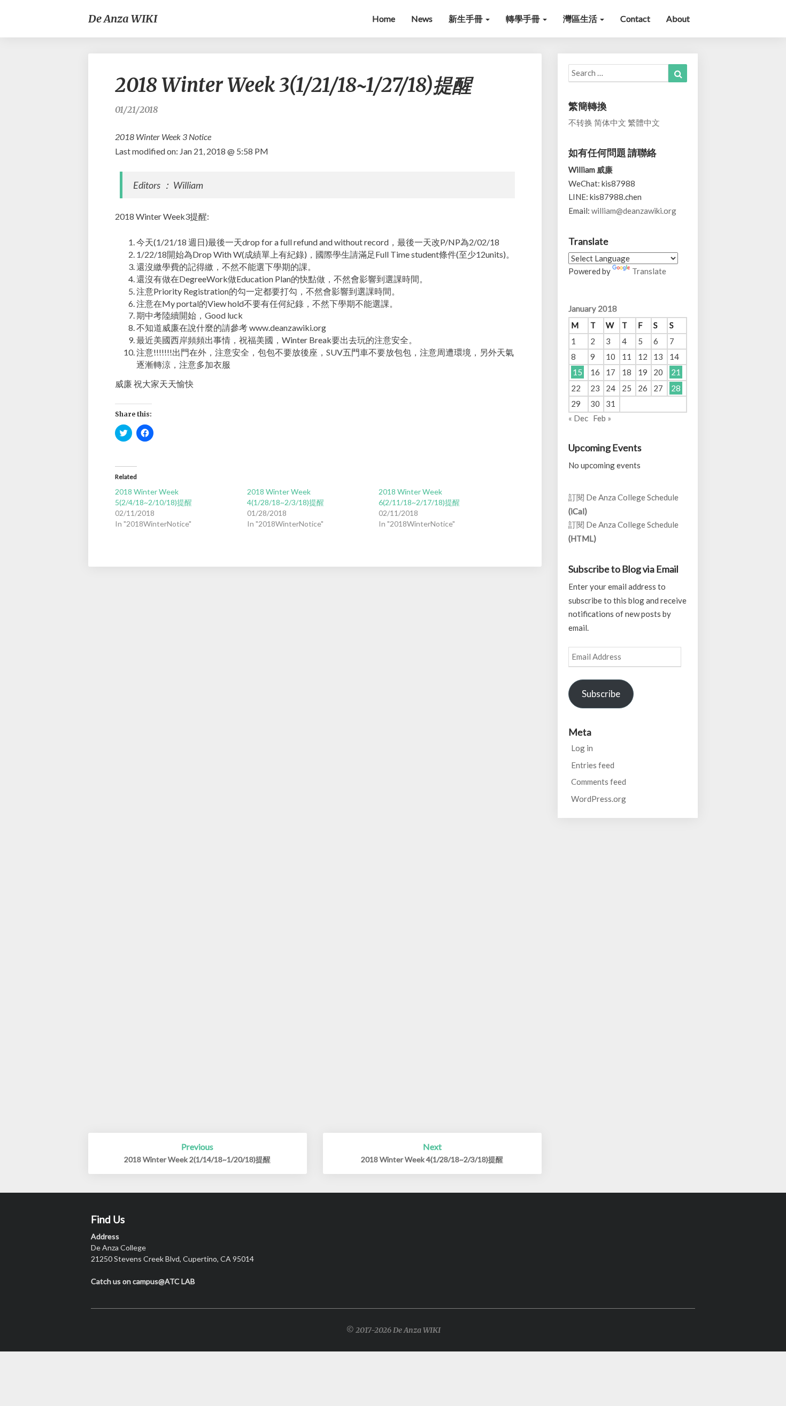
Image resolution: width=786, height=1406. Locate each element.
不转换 (580, 122)
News (422, 18)
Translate (649, 271)
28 (676, 388)
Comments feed (598, 781)
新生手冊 (466, 18)
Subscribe (601, 693)
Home (383, 18)
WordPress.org (598, 799)
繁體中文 (644, 122)
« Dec (578, 418)
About (678, 18)
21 (676, 372)
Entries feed (592, 765)
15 (577, 372)
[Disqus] (315, 719)
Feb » (602, 418)
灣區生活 (581, 18)
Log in (582, 748)
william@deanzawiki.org (633, 210)
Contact (635, 18)
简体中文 (610, 122)
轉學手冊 (524, 18)
